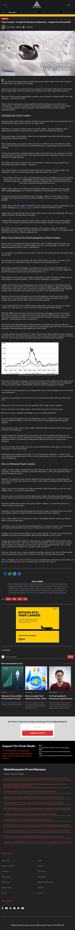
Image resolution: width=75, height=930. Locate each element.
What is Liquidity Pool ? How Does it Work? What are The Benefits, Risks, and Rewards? (35, 697)
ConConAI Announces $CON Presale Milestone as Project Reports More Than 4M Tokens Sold (34, 836)
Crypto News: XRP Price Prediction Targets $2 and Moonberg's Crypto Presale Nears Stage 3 (33, 802)
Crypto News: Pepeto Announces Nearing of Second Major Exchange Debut (28, 819)
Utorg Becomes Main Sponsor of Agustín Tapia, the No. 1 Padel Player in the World (30, 791)
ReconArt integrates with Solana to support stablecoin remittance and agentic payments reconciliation (37, 830)
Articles (40, 866)
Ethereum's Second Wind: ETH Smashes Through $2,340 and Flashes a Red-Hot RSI (12, 697)
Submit (70, 657)
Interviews (6, 882)
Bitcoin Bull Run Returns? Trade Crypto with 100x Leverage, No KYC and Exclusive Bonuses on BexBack (37, 825)
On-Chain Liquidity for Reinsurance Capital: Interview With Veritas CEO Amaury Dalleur (61, 697)
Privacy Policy (7, 888)
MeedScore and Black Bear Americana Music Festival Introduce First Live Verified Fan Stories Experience (37, 842)
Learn (40, 860)
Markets (41, 888)
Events (4, 893)
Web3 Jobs (42, 871)
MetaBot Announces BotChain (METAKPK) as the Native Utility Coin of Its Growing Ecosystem (33, 797)
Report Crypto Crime (45, 882)
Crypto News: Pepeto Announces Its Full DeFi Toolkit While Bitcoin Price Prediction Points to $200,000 (36, 778)
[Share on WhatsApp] (10, 574)
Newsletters (6, 877)
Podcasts (5, 871)
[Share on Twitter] (14, 574)
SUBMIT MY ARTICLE (37, 733)
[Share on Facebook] (5, 574)
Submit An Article (8, 866)
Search (40, 893)
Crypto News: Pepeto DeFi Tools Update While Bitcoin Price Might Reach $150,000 (30, 814)
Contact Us (42, 877)
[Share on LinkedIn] (19, 574)
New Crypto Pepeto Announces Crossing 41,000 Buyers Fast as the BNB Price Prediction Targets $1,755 (37, 808)
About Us (5, 860)
